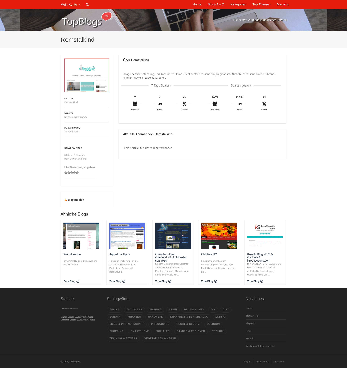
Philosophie (160, 324)
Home (249, 308)
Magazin (250, 323)
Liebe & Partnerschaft (127, 324)
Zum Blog (69, 281)
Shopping (116, 331)
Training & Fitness (123, 338)
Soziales (163, 331)
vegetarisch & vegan (160, 338)
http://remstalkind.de (75, 117)
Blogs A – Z (252, 315)
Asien (173, 309)
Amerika (155, 309)
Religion (213, 324)
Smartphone (140, 331)
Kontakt (250, 338)
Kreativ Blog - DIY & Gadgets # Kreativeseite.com (260, 257)
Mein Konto (69, 4)
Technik (218, 331)
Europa (115, 316)
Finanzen (134, 316)
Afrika (114, 309)
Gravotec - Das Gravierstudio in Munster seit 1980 (171, 257)
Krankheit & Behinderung (189, 316)
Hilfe (248, 330)
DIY (213, 309)
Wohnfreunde (72, 254)
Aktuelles (134, 309)
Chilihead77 (209, 254)
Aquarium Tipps (119, 254)
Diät (226, 309)
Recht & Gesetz (188, 324)
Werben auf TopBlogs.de (260, 346)
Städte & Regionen (191, 331)
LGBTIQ (220, 316)
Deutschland (194, 309)
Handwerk (155, 316)
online (69, 308)
